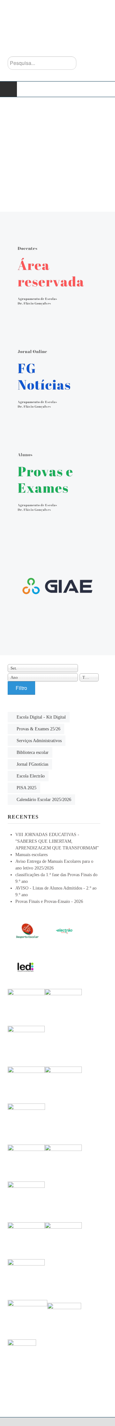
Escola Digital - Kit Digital (41, 717)
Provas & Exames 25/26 (38, 729)
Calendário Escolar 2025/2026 (44, 799)
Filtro (21, 688)
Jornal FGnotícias (32, 764)
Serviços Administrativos (39, 740)
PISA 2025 (26, 787)
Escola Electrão (31, 776)
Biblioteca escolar (33, 752)
